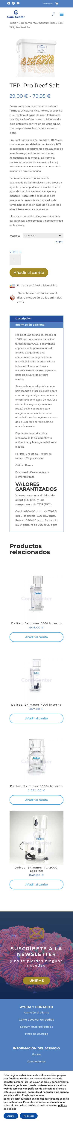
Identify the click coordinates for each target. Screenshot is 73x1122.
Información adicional (30, 324)
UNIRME (36, 981)
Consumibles (47, 22)
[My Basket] (59, 4)
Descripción (23, 318)
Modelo (15, 236)
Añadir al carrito (29, 272)
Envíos (36, 1054)
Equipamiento (28, 22)
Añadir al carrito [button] (36, 637)
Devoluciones (36, 1061)
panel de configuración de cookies (24, 1099)
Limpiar (59, 241)
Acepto (11, 1115)
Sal (60, 22)
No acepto (29, 1115)
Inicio (13, 22)
